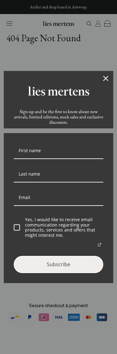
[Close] (105, 78)
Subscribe (58, 264)
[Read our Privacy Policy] (99, 244)
